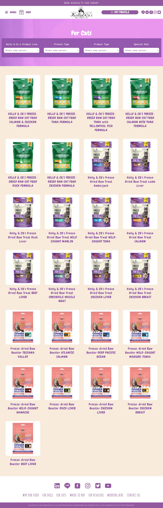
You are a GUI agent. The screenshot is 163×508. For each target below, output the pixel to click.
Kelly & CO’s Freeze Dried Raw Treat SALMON (140, 237)
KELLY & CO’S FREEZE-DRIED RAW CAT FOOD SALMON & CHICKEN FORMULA (23, 120)
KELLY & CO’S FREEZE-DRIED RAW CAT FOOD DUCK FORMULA (23, 182)
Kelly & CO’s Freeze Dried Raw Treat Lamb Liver (140, 182)
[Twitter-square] (159, 12)
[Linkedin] (57, 486)
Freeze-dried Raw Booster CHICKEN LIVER (101, 408)
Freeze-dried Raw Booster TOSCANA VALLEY (23, 353)
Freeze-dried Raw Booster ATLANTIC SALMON (62, 353)
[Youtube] (108, 486)
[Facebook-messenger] (147, 12)
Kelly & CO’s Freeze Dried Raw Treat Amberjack (101, 182)
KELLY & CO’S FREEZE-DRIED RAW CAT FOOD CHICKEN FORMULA (62, 182)
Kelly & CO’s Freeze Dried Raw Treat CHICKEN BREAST (140, 293)
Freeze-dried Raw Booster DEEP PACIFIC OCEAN (101, 353)
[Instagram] (155, 12)
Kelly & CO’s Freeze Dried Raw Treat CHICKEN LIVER (101, 293)
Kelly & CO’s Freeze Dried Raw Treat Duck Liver (23, 237)
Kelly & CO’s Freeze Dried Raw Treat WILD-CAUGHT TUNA (101, 237)
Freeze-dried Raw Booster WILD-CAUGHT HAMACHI (23, 408)
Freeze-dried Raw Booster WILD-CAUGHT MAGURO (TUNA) (140, 353)
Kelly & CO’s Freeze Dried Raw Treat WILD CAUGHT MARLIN (62, 237)
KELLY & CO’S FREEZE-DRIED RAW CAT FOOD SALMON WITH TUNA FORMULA (140, 120)
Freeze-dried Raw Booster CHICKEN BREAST (140, 408)
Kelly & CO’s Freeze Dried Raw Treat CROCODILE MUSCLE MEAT (62, 295)
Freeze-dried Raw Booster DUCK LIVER (62, 406)
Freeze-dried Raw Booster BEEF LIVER (23, 462)
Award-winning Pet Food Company (81, 3)
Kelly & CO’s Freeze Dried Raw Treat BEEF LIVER (23, 293)
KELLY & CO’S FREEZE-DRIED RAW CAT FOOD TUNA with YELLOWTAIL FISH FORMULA (101, 122)
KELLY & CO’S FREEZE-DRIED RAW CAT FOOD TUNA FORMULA (62, 118)
